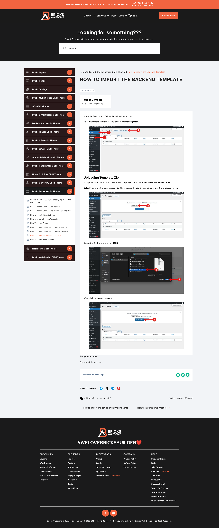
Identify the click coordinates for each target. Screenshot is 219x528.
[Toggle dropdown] (94, 16)
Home (83, 72)
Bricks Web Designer (144, 521)
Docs (113, 16)
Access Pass (169, 15)
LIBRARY (88, 16)
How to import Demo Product (151, 407)
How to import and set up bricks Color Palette (105, 407)
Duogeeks (69, 521)
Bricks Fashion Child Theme (111, 72)
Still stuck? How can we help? (97, 398)
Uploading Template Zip (94, 104)
